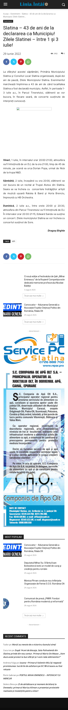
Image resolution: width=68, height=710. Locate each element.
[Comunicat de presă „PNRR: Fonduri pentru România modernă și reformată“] (12, 603)
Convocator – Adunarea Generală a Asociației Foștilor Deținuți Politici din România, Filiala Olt (42, 307)
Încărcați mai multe (33, 295)
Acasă (6, 13)
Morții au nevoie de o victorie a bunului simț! (34, 644)
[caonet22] (34, 447)
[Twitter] (13, 62)
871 (13, 241)
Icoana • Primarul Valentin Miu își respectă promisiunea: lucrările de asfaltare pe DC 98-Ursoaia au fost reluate (32, 666)
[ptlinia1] (34, 350)
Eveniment (15, 13)
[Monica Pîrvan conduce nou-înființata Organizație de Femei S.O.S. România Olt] (12, 585)
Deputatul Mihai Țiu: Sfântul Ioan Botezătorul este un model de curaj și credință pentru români (42, 566)
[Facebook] (6, 62)
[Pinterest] (21, 62)
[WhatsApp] (28, 62)
